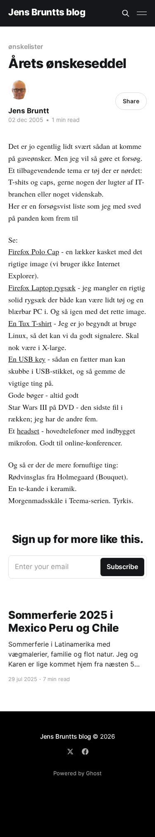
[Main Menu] (142, 13)
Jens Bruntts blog (47, 12)
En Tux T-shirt (30, 323)
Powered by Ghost (77, 773)
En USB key (26, 359)
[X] (70, 751)
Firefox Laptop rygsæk (42, 287)
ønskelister (25, 46)
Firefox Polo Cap (33, 251)
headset (28, 431)
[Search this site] (125, 13)
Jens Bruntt (28, 111)
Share (131, 101)
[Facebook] (85, 751)
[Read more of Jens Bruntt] (18, 89)
